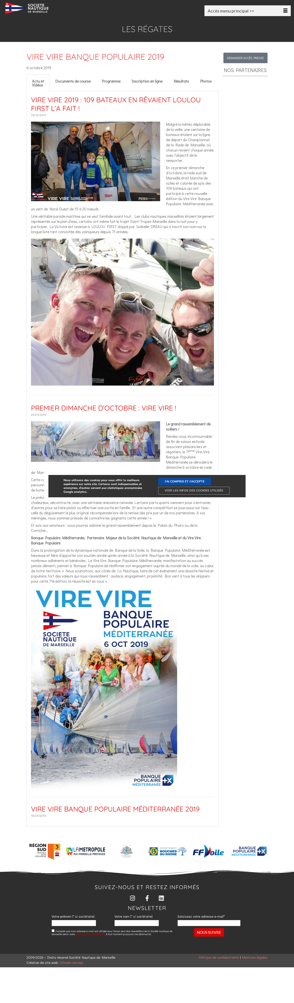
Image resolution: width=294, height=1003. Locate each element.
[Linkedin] (161, 898)
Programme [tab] (111, 81)
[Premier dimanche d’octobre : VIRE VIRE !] (95, 459)
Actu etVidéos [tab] (38, 82)
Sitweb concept (71, 962)
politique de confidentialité (90, 934)
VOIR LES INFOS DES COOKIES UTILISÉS (194, 490)
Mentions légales (255, 957)
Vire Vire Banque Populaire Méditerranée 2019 (115, 809)
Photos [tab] (206, 81)
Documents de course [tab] (73, 81)
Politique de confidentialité (218, 957)
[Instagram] (133, 898)
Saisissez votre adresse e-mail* (201, 916)
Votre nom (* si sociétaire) (134, 916)
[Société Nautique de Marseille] (50, 8)
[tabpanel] (122, 459)
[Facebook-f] (147, 898)
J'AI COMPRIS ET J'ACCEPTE (184, 481)
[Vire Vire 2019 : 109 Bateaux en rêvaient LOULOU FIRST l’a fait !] (95, 198)
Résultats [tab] (181, 81)
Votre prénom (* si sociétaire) (73, 916)
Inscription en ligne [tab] (147, 81)
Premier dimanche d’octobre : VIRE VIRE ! (103, 408)
